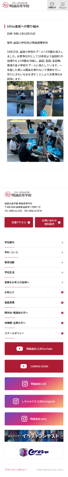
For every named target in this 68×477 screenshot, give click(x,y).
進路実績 (9, 302)
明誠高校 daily (38, 419)
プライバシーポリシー (16, 470)
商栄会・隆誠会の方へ (16, 312)
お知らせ (9, 292)
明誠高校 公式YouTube (39, 349)
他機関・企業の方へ (15, 323)
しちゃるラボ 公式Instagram (38, 401)
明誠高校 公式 (38, 384)
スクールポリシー (14, 333)
